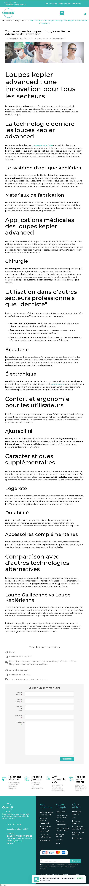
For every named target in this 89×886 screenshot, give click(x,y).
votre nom (19, 693)
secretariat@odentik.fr (17, 829)
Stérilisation (45, 840)
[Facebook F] (8, 849)
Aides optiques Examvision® (46, 813)
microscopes (58, 384)
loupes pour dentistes (42, 145)
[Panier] (84, 13)
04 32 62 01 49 (14, 824)
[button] (71, 13)
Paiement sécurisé (14, 778)
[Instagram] (4, 849)
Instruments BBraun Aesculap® (45, 828)
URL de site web (19, 708)
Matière (18, 716)
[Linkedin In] (12, 849)
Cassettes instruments (45, 836)
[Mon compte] (76, 13)
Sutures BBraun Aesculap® (44, 820)
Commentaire (19, 723)
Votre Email (18, 700)
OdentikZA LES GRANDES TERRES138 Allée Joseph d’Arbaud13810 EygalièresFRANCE (19, 838)
